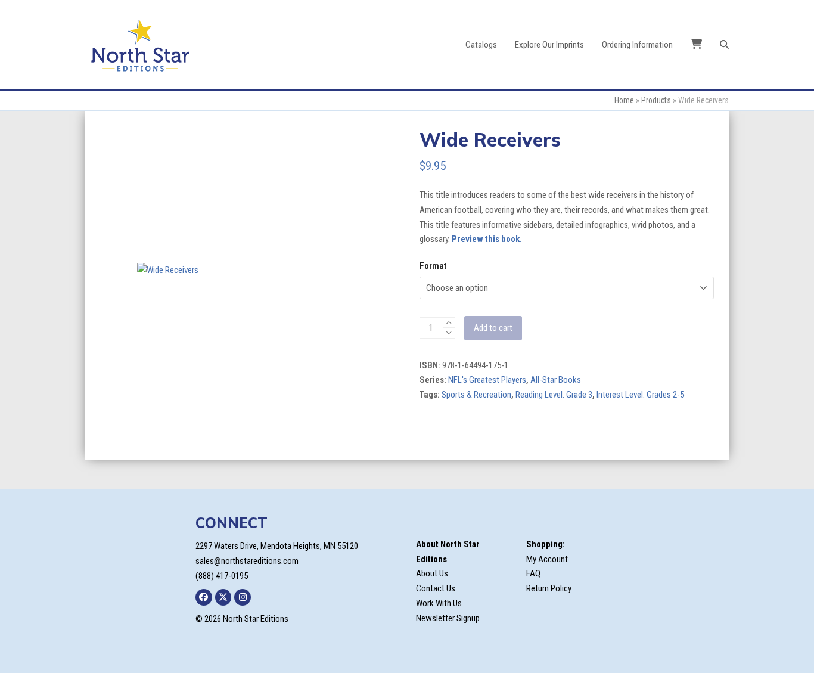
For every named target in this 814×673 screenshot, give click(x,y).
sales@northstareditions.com (247, 561)
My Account (547, 559)
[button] (724, 45)
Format (433, 265)
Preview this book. (487, 239)
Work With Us (439, 603)
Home (624, 100)
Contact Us (435, 588)
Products (656, 100)
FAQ (533, 573)
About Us (432, 573)
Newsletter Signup (448, 618)
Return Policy (548, 588)
